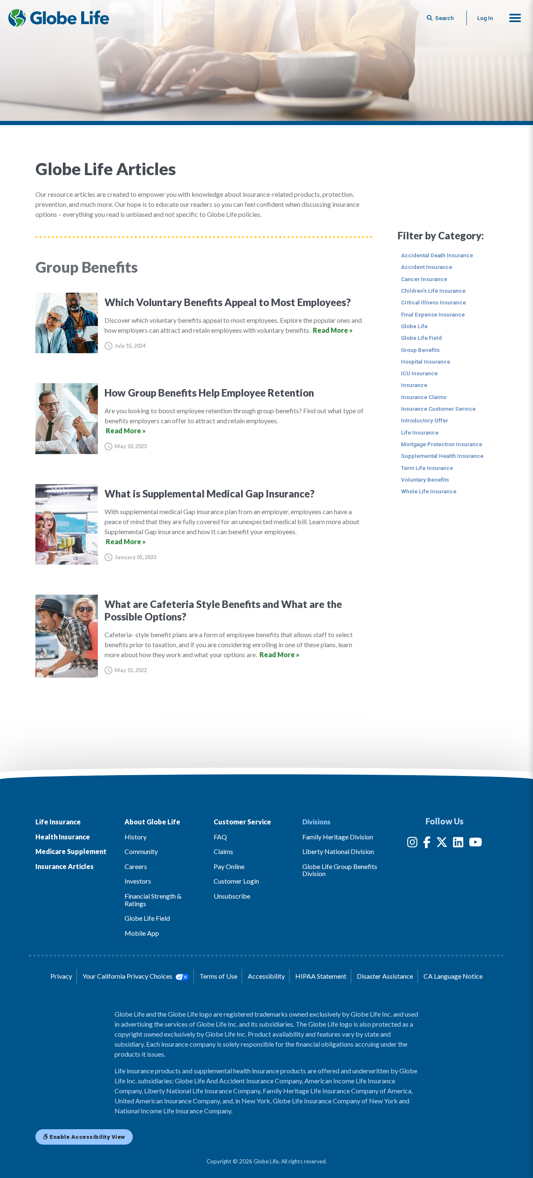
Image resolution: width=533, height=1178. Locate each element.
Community (141, 851)
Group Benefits (420, 350)
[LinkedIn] (458, 844)
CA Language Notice (453, 976)
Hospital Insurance (425, 361)
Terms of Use (218, 976)
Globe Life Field (421, 337)
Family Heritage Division (337, 837)
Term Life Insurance (427, 468)
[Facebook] (427, 844)
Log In (485, 18)
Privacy (61, 976)
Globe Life (414, 326)
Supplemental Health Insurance (442, 455)
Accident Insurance (426, 267)
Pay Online (229, 866)
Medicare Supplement (71, 851)
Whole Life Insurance (428, 491)
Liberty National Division (338, 851)
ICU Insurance (419, 373)
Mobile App (142, 933)
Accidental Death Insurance (437, 255)
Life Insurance (419, 432)
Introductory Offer (424, 420)
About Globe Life (152, 822)
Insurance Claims (423, 397)
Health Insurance (62, 837)
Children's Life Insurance (433, 290)
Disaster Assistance (385, 976)
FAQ (220, 837)
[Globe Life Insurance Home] (58, 18)
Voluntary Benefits (425, 479)
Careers (136, 866)
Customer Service (242, 822)
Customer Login (236, 881)
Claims (223, 851)
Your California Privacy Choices (128, 976)
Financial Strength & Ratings (153, 899)
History (136, 837)
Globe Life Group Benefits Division (339, 870)
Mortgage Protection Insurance (441, 444)
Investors (138, 881)
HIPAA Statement (320, 976)
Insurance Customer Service (438, 408)
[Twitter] (442, 844)
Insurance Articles (64, 866)
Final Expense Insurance (433, 314)
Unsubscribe (232, 896)
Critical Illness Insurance (433, 302)
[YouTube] (475, 844)
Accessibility (266, 976)
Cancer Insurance (424, 279)
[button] (515, 18)
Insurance (414, 385)
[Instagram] (412, 844)
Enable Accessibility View (86, 1136)
